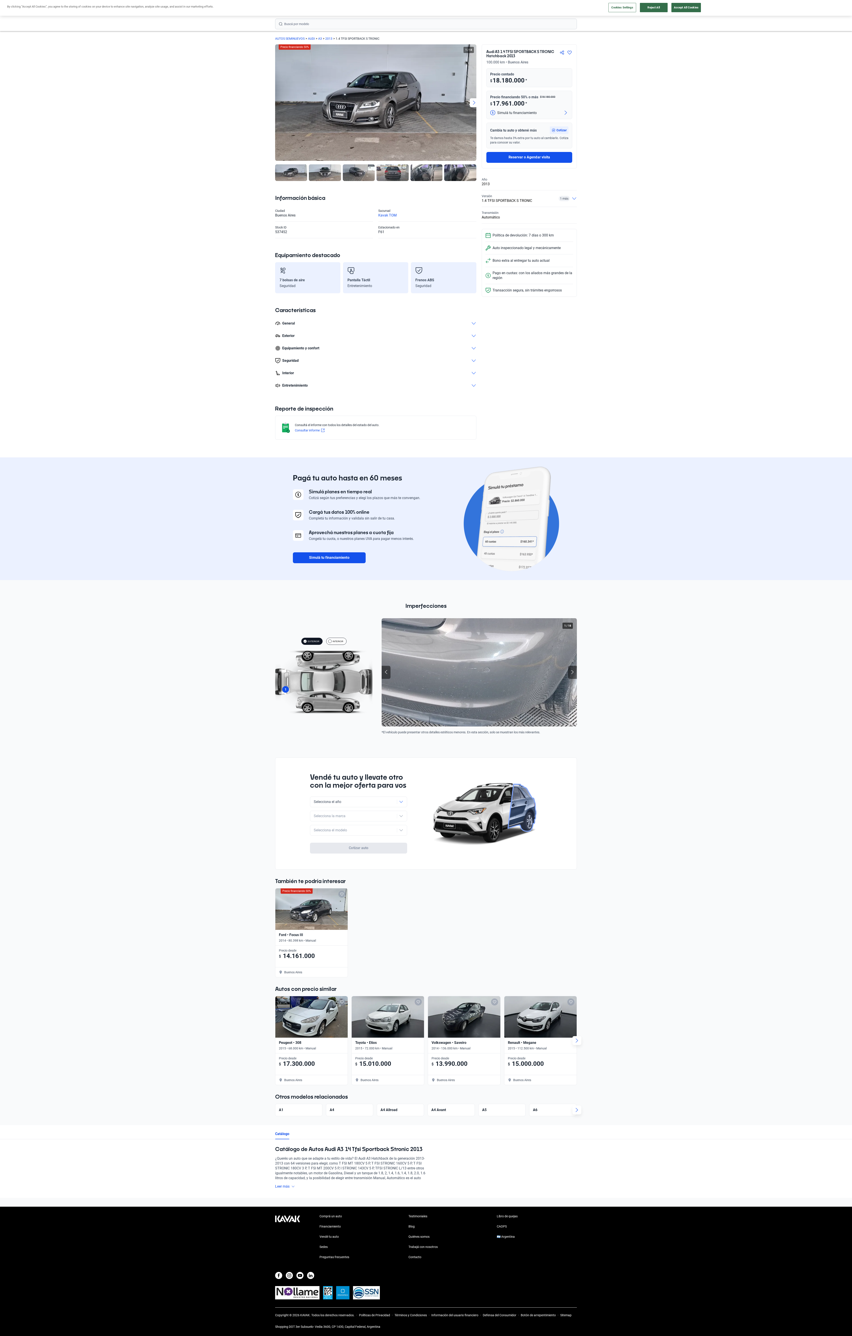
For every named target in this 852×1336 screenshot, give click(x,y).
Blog (411, 1226)
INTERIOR (338, 641)
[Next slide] (474, 102)
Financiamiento (330, 1226)
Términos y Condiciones (410, 1315)
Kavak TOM (387, 215)
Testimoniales (417, 1216)
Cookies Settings (622, 7)
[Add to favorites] (341, 894)
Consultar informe (307, 430)
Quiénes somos (419, 1236)
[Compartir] (562, 52)
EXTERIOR (313, 641)
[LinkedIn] (310, 1275)
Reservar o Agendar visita (529, 157)
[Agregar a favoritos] (569, 52)
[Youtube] (300, 1275)
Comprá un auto (331, 1216)
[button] (559, 130)
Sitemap (566, 1315)
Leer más (282, 1186)
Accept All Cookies (686, 7)
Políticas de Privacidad (374, 1315)
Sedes (324, 1247)
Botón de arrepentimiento (538, 1315)
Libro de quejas (507, 1216)
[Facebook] (278, 1275)
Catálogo (282, 1134)
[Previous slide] (277, 102)
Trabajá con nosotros (423, 1247)
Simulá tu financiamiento (329, 557)
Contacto (414, 1257)
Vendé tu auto (329, 1236)
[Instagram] (289, 1275)
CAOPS (502, 1226)
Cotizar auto (358, 848)
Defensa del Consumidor (499, 1315)
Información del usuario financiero (454, 1315)
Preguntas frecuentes (334, 1257)
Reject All (653, 7)
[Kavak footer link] (287, 1237)
